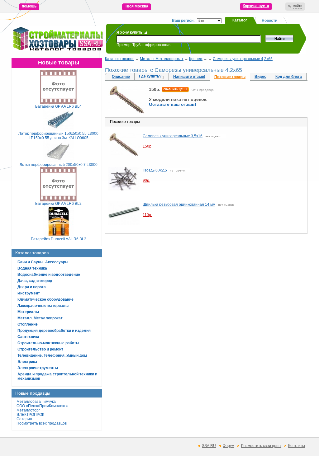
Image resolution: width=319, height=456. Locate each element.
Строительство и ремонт (40, 349)
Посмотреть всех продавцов (42, 423)
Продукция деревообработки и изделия (54, 330)
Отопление (27, 324)
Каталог (239, 20)
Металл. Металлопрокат (40, 318)
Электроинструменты (37, 368)
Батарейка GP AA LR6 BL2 (58, 203)
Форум (228, 446)
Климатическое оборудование (45, 299)
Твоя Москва (136, 6)
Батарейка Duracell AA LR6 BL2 (58, 239)
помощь (29, 6)
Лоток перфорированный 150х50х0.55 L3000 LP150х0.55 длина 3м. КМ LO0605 (58, 135)
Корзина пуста (256, 6)
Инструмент (28, 293)
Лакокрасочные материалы (43, 305)
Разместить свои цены (261, 446)
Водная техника (32, 268)
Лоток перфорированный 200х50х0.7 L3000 (59, 164)
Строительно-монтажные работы (48, 343)
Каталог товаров (119, 59)
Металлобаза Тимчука (36, 401)
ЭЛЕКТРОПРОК (30, 414)
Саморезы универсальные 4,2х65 (243, 59)
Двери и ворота (31, 287)
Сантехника (28, 337)
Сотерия (24, 419)
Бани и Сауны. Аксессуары (42, 262)
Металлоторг (28, 410)
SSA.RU (209, 446)
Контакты (296, 446)
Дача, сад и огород (34, 281)
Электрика (27, 362)
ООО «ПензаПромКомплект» (42, 406)
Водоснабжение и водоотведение (48, 274)
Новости (269, 20)
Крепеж (195, 59)
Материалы (28, 312)
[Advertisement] (206, 281)
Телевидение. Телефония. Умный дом (52, 355)
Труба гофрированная (152, 45)
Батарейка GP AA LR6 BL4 (58, 106)
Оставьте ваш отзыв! (172, 104)
